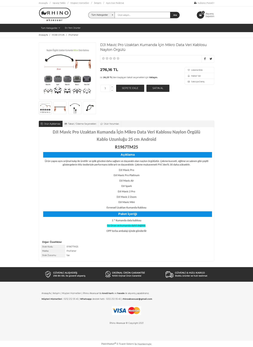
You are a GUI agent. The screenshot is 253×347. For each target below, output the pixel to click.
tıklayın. (153, 77)
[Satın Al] (157, 88)
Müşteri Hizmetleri (71, 293)
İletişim (56, 293)
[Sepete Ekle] (130, 88)
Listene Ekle (197, 70)
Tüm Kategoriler (49, 28)
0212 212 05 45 (71, 299)
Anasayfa (46, 293)
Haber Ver (196, 76)
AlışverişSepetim (210, 15)
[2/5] (105, 58)
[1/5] (103, 58)
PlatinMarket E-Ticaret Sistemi (117, 344)
